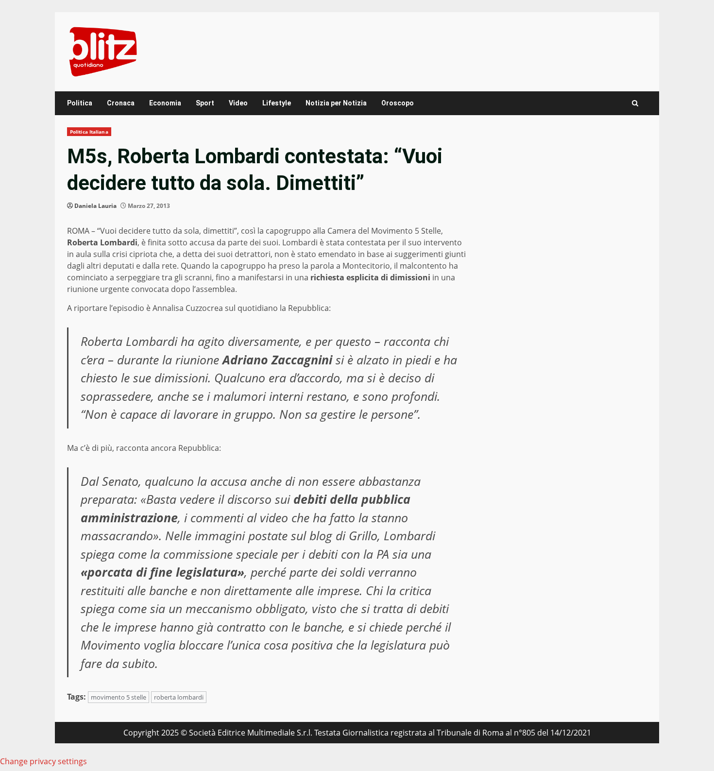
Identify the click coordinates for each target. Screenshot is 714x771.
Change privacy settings (43, 761)
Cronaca (121, 103)
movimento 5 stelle (118, 697)
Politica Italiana (89, 131)
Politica (79, 103)
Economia (165, 103)
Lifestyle (276, 103)
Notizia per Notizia (336, 103)
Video (238, 103)
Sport (205, 103)
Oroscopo (397, 103)
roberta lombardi (179, 697)
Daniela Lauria (95, 206)
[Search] (635, 103)
